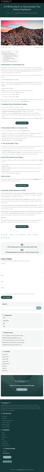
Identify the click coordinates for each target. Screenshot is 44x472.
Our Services (4, 437)
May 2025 (4, 366)
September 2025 (5, 363)
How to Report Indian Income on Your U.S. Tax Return (13, 340)
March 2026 (4, 354)
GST (10, 47)
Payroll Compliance (6, 422)
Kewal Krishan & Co (22, 469)
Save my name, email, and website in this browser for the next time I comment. (18, 294)
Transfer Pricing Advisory (7, 420)
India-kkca (4, 47)
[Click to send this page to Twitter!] (7, 238)
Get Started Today (21, 123)
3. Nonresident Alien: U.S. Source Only (10, 56)
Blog (3, 439)
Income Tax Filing (5, 427)
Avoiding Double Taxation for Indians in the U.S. (12, 344)
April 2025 (4, 368)
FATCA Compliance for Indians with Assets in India (12, 335)
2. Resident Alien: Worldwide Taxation (10, 55)
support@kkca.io (6, 453)
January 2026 (5, 359)
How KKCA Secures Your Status (9, 58)
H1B (16, 234)
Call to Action (6, 60)
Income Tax (6, 320)
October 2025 (5, 361)
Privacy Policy (5, 443)
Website (2, 287)
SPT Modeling (35, 234)
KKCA (41, 160)
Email (2, 281)
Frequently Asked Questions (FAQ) (10, 61)
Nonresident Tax (22, 234)
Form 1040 (12, 234)
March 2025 (4, 370)
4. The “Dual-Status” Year (8, 57)
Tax (4, 326)
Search (4, 304)
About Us (4, 435)
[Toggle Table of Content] (16, 52)
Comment (3, 263)
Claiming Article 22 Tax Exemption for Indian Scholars (13, 342)
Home (3, 432)
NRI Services (4, 416)
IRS (4, 323)
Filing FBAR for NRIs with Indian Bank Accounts (11, 337)
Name (2, 275)
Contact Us (21, 389)
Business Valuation (6, 424)
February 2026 (5, 356)
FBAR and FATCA (5, 234)
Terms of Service (5, 445)
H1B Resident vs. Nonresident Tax (8, 53)
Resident (29, 234)
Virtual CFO (4, 418)
